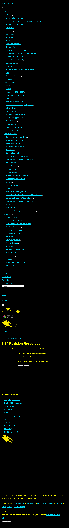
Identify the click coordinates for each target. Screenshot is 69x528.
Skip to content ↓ (8, 4)
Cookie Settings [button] (19, 507)
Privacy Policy (7, 507)
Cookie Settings (26, 365)
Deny (7, 521)
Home (6, 332)
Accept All (3, 521)
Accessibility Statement (45, 503)
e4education (20, 503)
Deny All (10, 521)
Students (7, 335)
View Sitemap (31, 503)
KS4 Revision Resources (13, 338)
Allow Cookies (21, 365)
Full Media (59, 503)
